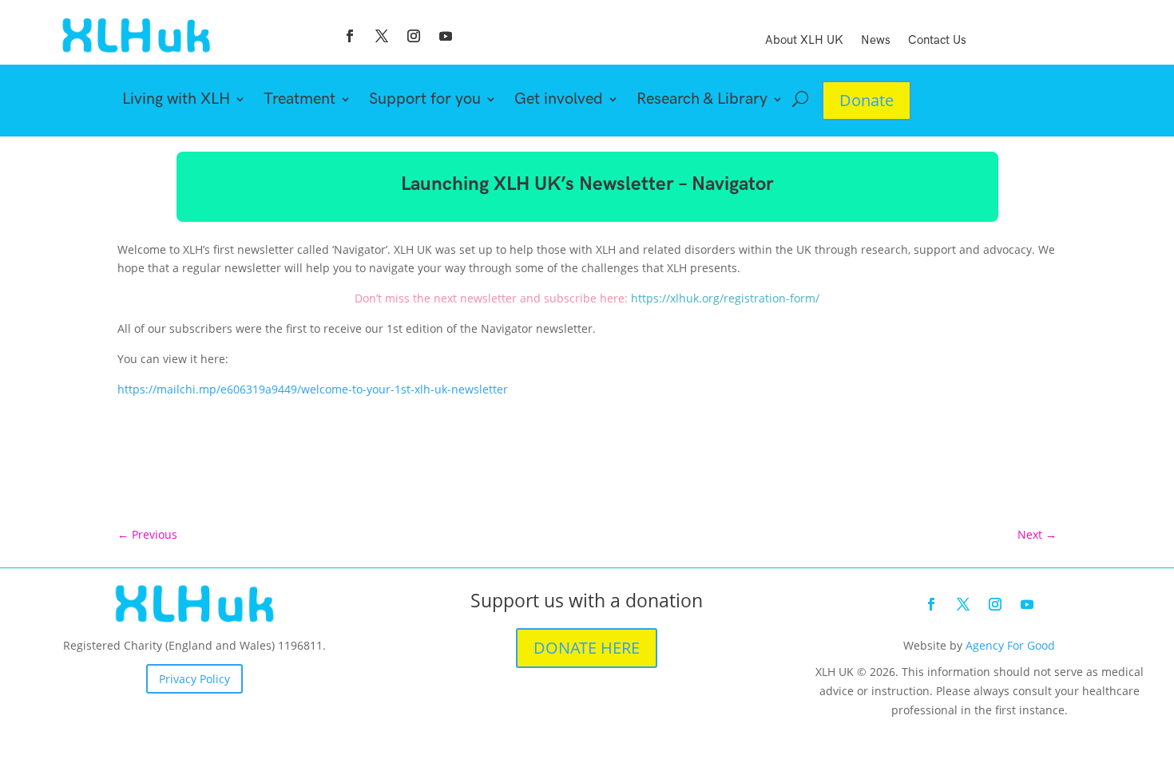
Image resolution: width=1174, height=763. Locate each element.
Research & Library (702, 101)
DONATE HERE (586, 647)
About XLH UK (804, 40)
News (875, 40)
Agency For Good (1010, 645)
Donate (866, 100)
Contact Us (937, 40)
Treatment (299, 101)
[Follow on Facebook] (350, 36)
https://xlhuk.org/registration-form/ (725, 298)
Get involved (558, 101)
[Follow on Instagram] (413, 36)
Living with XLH (176, 101)
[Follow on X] (382, 36)
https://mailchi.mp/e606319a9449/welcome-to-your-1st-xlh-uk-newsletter (312, 389)
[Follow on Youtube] (445, 36)
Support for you (425, 101)
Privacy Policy (194, 678)
